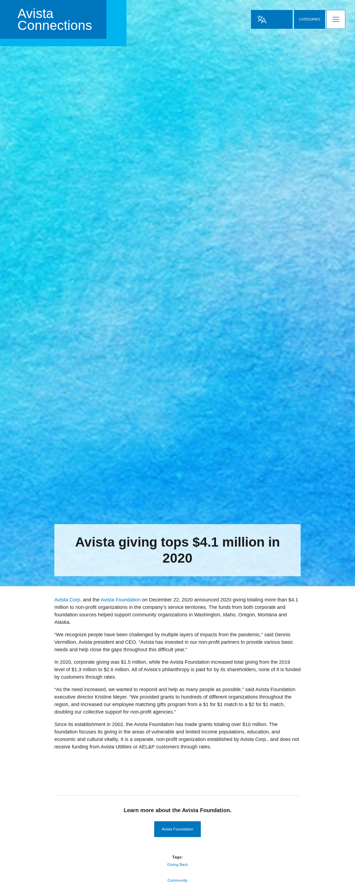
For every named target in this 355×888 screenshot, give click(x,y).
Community (177, 880)
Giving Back (177, 864)
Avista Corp (67, 600)
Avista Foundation (121, 600)
